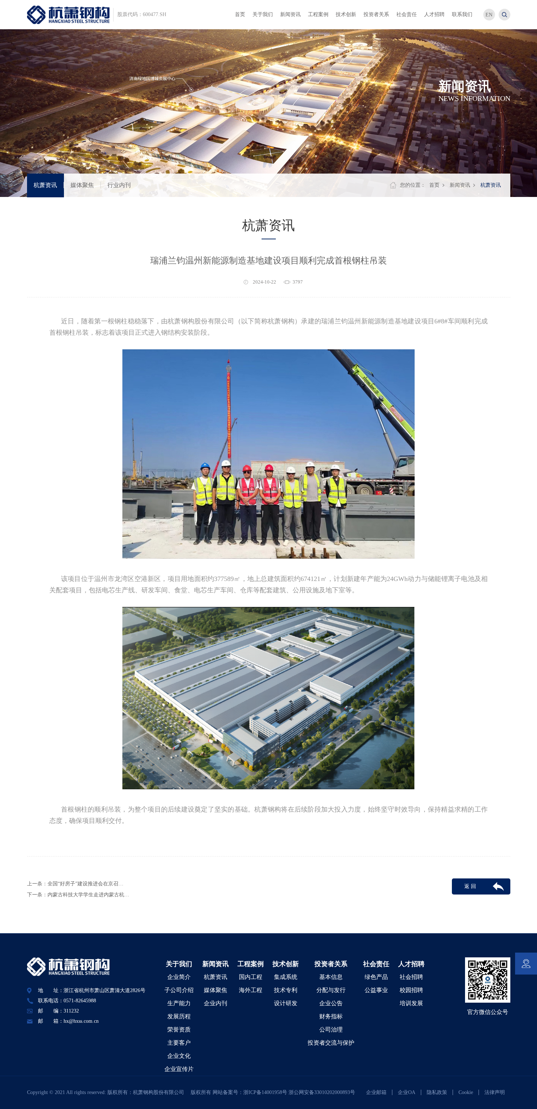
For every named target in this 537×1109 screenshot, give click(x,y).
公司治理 (331, 1029)
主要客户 (179, 1043)
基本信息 (331, 977)
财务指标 (331, 1016)
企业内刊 (215, 1003)
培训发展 (411, 1003)
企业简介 (179, 977)
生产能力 (179, 1003)
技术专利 (285, 990)
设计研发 (285, 1003)
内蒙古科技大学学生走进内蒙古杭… (88, 894)
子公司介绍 (179, 990)
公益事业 (376, 990)
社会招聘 (411, 977)
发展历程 (179, 1016)
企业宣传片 (179, 1069)
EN (488, 15)
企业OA (406, 1092)
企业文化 (179, 1056)
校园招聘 (411, 990)
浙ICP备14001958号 (266, 1092)
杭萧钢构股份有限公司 (161, 1092)
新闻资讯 (460, 185)
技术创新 (286, 964)
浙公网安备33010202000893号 (322, 1092)
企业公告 (331, 1003)
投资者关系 (331, 964)
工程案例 (250, 964)
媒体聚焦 (82, 185)
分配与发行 (331, 990)
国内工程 (250, 977)
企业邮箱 (376, 1092)
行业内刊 (119, 185)
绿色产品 (376, 977)
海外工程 (250, 990)
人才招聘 (411, 964)
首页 (434, 185)
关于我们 (179, 964)
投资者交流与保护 (331, 1043)
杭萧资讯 (45, 185)
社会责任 (376, 964)
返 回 (470, 886)
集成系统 (285, 977)
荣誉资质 (179, 1029)
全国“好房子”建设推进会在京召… (85, 883)
